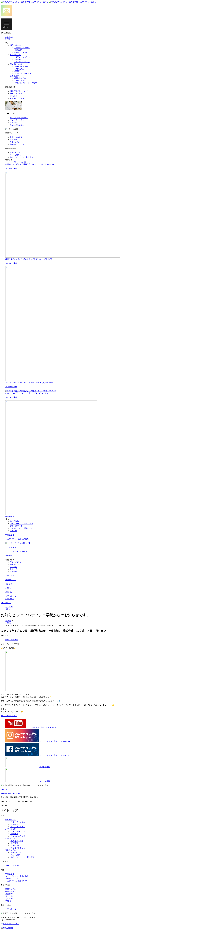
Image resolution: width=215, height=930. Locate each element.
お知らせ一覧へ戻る (9, 716)
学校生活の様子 (11, 640)
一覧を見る (9, 517)
